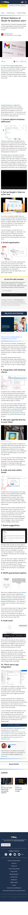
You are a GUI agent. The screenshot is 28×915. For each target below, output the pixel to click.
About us (14, 863)
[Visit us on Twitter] (10, 854)
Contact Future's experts (14, 860)
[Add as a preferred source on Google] (6, 844)
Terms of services (18, 299)
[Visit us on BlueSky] (18, 854)
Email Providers (21, 13)
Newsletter (24, 61)
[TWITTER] (9, 746)
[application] (14, 179)
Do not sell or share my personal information (14, 890)
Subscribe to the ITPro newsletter (17, 5)
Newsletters (14, 879)
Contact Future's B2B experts (14, 888)
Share (4, 61)
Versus (19, 35)
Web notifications (14, 874)
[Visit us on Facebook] (6, 854)
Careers (14, 885)
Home (2, 13)
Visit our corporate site (19, 840)
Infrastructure (11, 13)
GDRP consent (14, 882)
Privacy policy (14, 871)
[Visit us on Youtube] (15, 854)
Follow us (17, 61)
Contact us (14, 866)
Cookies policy (14, 877)
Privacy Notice (20, 301)
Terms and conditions (14, 868)
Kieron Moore (9, 34)
